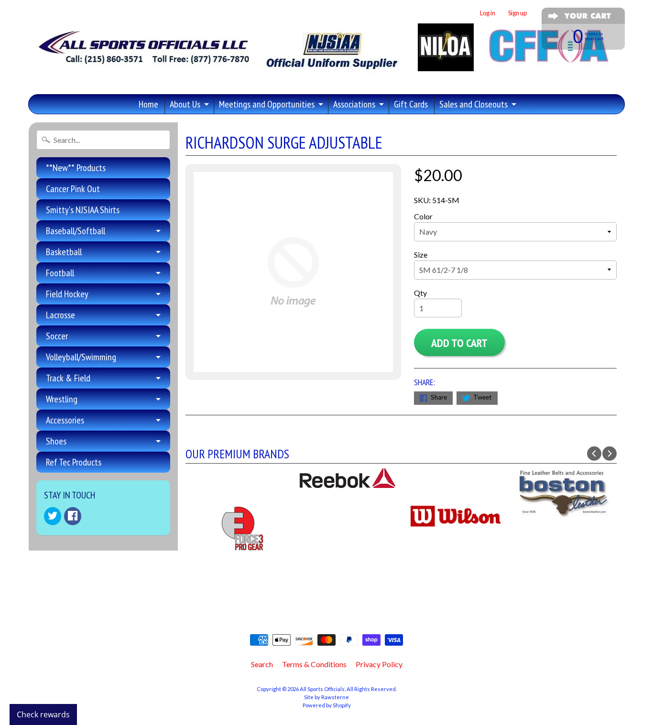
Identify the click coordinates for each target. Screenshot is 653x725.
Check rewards (43, 714)
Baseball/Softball (75, 231)
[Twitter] (52, 516)
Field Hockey (67, 294)
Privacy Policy (379, 664)
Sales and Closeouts (473, 104)
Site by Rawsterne (326, 697)
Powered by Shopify (327, 705)
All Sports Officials (322, 689)
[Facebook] (72, 516)
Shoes (56, 441)
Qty (420, 292)
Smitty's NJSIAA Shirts (83, 210)
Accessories (65, 420)
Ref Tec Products (73, 462)
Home (148, 104)
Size (420, 254)
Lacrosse (60, 315)
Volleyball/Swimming (81, 357)
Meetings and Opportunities (267, 104)
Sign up (517, 13)
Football (60, 273)
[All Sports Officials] (321, 74)
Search (262, 664)
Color (423, 216)
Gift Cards (411, 104)
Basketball (64, 252)
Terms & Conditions (314, 664)
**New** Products (76, 168)
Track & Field (68, 378)
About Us (185, 104)
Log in (487, 13)
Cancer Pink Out (73, 189)
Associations (354, 104)
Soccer (57, 336)
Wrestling (61, 399)
